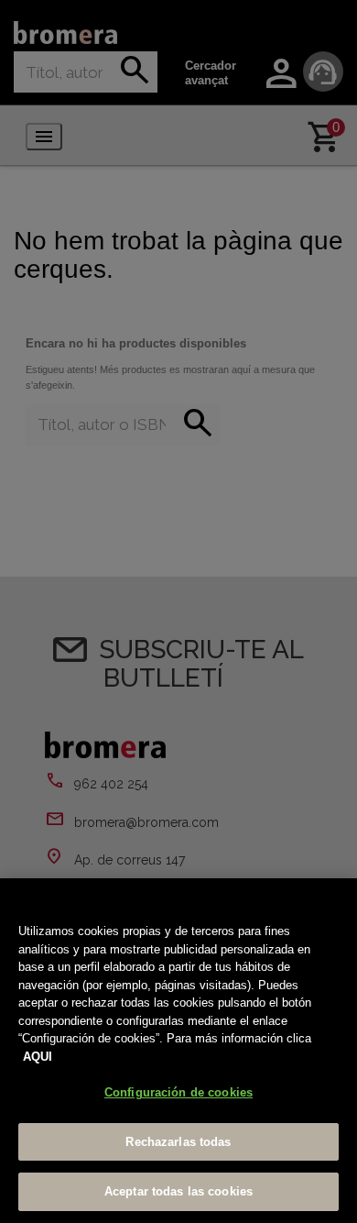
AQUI (37, 1056)
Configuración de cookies (178, 1092)
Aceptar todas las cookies (178, 1191)
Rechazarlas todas (178, 1142)
